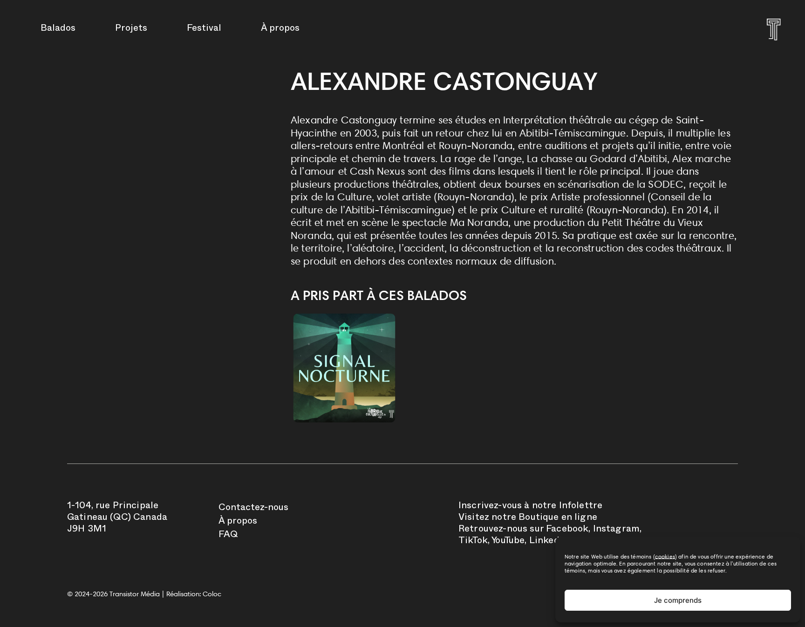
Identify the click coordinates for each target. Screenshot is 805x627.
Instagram (616, 530)
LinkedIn (548, 541)
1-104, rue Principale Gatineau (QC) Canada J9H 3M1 (117, 518)
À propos (280, 29)
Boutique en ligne (557, 518)
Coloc (212, 594)
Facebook (567, 530)
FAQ (228, 535)
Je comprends (678, 600)
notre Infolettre (567, 506)
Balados (58, 29)
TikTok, (474, 541)
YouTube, (508, 541)
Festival (204, 29)
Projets (131, 29)
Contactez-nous (253, 508)
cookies (665, 556)
